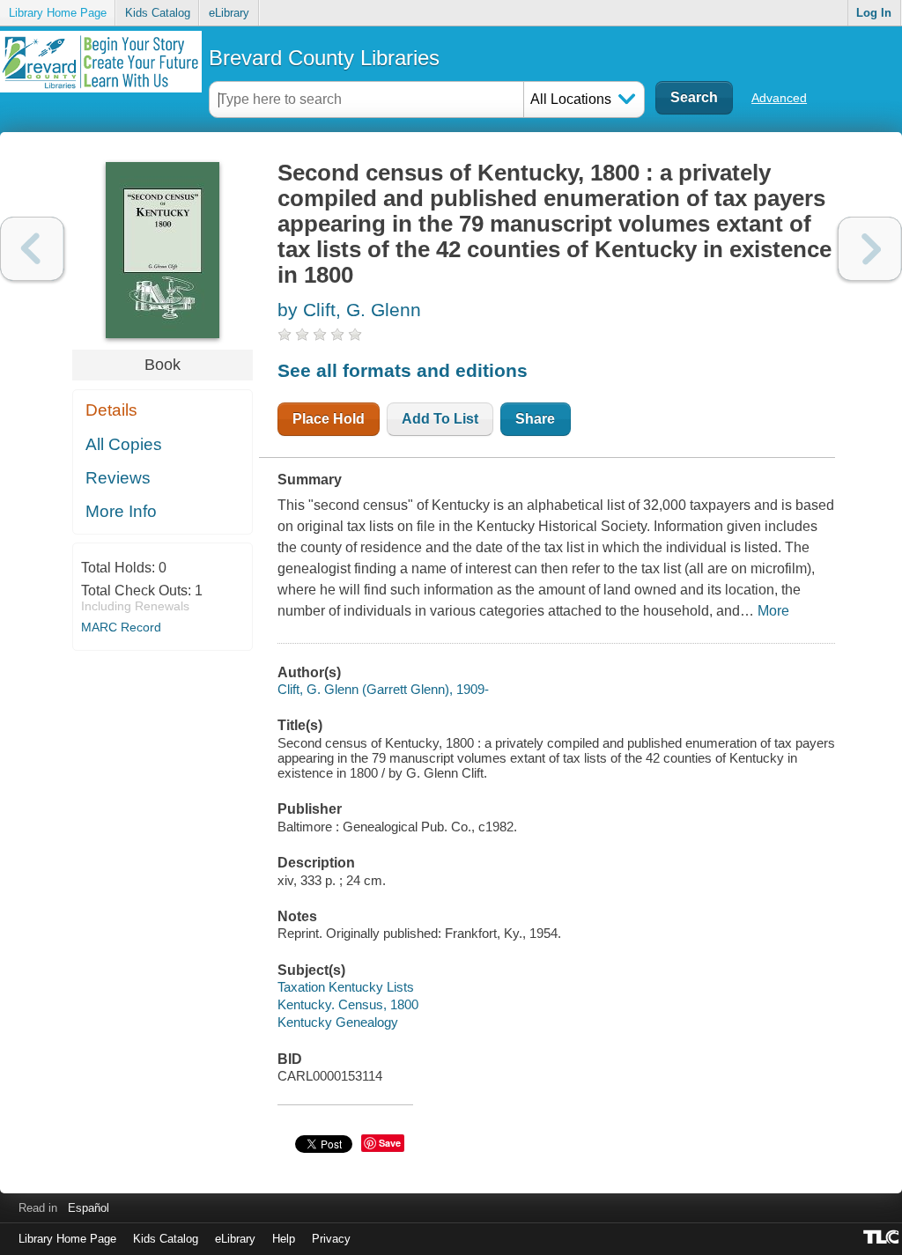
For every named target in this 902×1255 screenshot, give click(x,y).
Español (88, 1207)
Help (283, 1238)
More (773, 610)
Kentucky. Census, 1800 (347, 1004)
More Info (121, 511)
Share (535, 418)
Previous (32, 249)
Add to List (440, 418)
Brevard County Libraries (324, 58)
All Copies (123, 444)
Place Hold (328, 418)
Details (111, 410)
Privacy (331, 1238)
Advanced (779, 98)
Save (390, 1142)
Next (870, 249)
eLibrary (229, 12)
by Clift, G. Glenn (349, 309)
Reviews (118, 478)
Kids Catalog (157, 12)
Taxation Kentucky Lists (345, 986)
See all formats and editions (402, 370)
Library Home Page (58, 12)
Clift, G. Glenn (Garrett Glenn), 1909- (383, 689)
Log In (873, 12)
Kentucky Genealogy (337, 1022)
